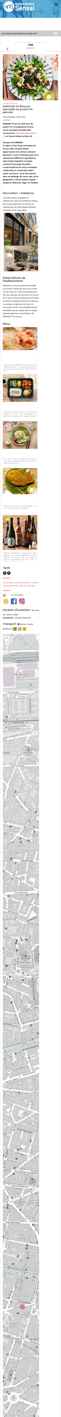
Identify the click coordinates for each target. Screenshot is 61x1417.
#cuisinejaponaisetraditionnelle (16, 582)
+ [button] (7, 638)
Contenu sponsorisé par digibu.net (19, 34)
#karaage (31, 585)
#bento (22, 585)
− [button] (7, 642)
